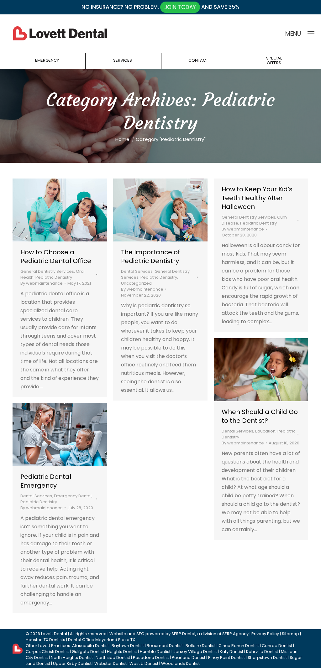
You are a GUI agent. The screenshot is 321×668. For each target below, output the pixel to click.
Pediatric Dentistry (53, 277)
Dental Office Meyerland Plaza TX (101, 640)
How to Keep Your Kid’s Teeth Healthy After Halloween (257, 198)
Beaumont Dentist (165, 646)
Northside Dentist (113, 657)
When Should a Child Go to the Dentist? (260, 416)
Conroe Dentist (277, 646)
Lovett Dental (54, 634)
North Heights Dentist (72, 657)
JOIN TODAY (180, 7)
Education (265, 431)
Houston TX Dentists (45, 640)
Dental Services (137, 271)
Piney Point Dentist (226, 657)
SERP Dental (183, 634)
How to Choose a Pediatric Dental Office (55, 256)
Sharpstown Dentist (267, 657)
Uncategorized (136, 283)
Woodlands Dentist (180, 663)
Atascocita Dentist (90, 646)
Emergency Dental (73, 496)
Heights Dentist (122, 652)
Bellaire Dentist (201, 646)
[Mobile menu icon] (311, 34)
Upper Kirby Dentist (72, 663)
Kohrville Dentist (262, 652)
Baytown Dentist (128, 646)
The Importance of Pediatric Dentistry (150, 256)
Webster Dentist (110, 663)
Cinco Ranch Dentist (238, 646)
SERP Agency (235, 634)
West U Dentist (143, 663)
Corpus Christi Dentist (47, 652)
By (41, 283)
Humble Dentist (155, 652)
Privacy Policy (265, 634)
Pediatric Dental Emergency (45, 481)
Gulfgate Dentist (88, 652)
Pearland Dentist (188, 657)
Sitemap (290, 634)
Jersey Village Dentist (195, 652)
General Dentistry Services (47, 271)
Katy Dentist (231, 652)
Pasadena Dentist (151, 657)
